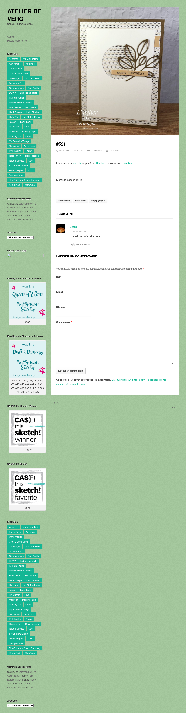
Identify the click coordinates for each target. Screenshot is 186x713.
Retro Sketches (16, 160)
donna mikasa (14, 219)
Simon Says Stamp (18, 165)
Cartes (10, 36)
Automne (30, 63)
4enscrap (13, 58)
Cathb (73, 226)
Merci (28, 136)
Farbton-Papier (16, 97)
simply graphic (16, 170)
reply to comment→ (80, 244)
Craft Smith (33, 87)
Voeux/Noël (15, 184)
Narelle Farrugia (15, 211)
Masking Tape (29, 131)
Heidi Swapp (15, 112)
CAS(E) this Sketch (18, 73)
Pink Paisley (15, 150)
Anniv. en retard (30, 58)
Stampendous (16, 174)
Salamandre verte (27, 203)
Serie (31, 160)
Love (26, 126)
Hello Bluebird (33, 112)
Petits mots (29, 146)
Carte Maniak (15, 68)
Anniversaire (15, 63)
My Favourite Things (19, 141)
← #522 (55, 403)
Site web (60, 307)
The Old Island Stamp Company (25, 179)
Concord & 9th (16, 83)
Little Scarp (127, 163)
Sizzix (30, 170)
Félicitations (15, 107)
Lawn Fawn (26, 121)
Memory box (15, 136)
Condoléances (16, 87)
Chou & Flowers (33, 78)
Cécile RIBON (14, 207)
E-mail (60, 291)
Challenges (15, 78)
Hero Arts (13, 116)
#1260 (30, 207)
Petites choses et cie (17, 40)
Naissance (14, 146)
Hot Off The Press (31, 116)
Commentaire (64, 322)
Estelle (100, 163)
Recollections (32, 155)
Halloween (30, 107)
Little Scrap (14, 126)
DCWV (12, 92)
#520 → (174, 407)
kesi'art (12, 121)
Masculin (13, 131)
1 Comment (96, 150)
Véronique (114, 150)
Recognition (15, 155)
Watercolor (30, 184)
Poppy (28, 150)
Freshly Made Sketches (20, 102)
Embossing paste (28, 92)
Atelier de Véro (24, 14)
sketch (77, 163)
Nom (59, 276)
